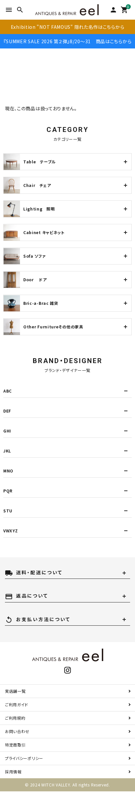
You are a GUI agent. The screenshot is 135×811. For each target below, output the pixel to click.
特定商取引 (15, 744)
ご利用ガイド (16, 704)
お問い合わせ (17, 731)
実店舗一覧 (15, 691)
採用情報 (13, 771)
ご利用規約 (15, 718)
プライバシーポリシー (24, 758)
